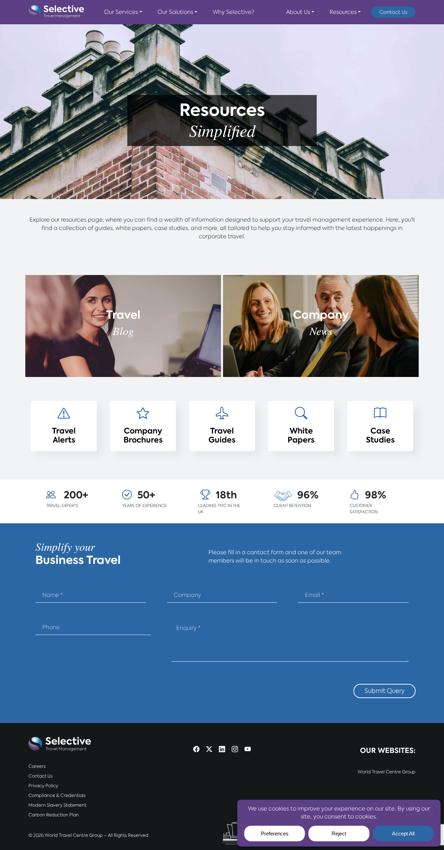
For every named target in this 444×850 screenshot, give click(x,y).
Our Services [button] (121, 12)
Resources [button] (343, 12)
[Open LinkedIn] (222, 750)
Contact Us (393, 12)
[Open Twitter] (209, 750)
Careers (37, 766)
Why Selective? (233, 12)
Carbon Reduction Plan (53, 815)
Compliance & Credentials (57, 795)
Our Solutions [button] (175, 12)
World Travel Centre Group (387, 772)
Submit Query (384, 691)
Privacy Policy (43, 786)
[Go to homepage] (56, 12)
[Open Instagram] (235, 750)
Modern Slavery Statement (57, 805)
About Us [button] (298, 12)
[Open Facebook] (196, 750)
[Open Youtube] (248, 750)
